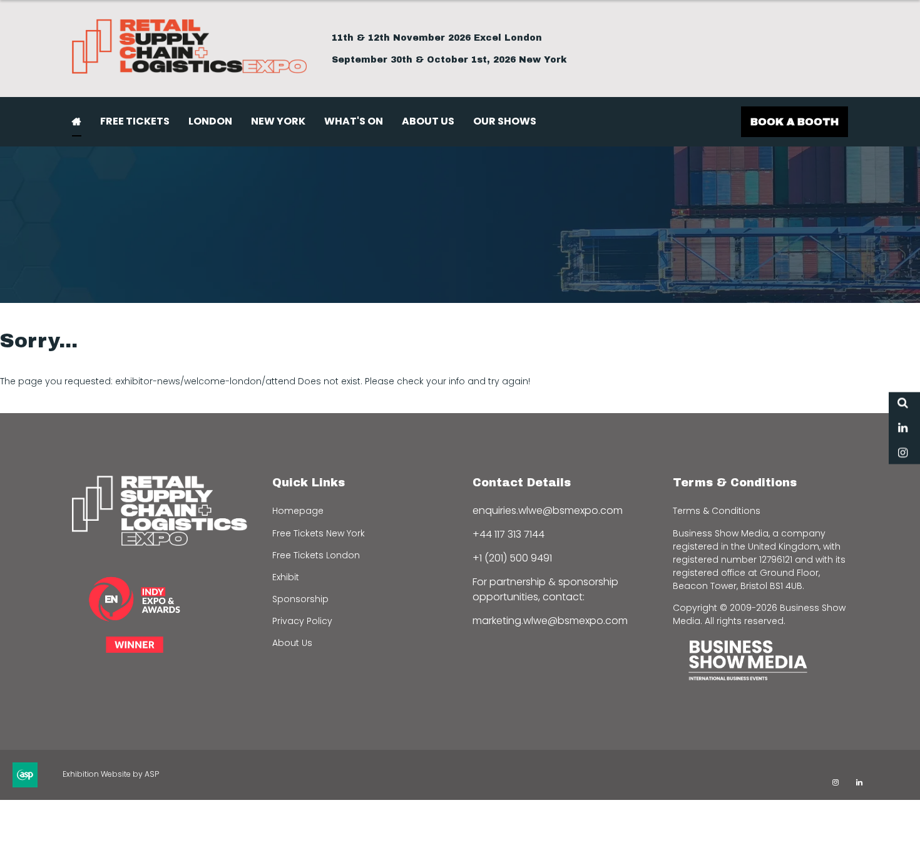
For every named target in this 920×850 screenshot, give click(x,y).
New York (278, 121)
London (210, 121)
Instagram (903, 453)
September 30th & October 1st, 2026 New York (449, 59)
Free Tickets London (316, 555)
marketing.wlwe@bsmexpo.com (550, 620)
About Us (428, 121)
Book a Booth (794, 121)
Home (76, 121)
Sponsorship (300, 599)
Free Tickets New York (318, 533)
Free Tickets (135, 121)
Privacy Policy (302, 621)
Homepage (298, 510)
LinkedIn (903, 428)
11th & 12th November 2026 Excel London (437, 38)
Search (903, 403)
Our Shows (504, 121)
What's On (353, 121)
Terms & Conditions (716, 510)
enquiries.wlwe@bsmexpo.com (548, 510)
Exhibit (285, 577)
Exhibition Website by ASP (111, 774)
